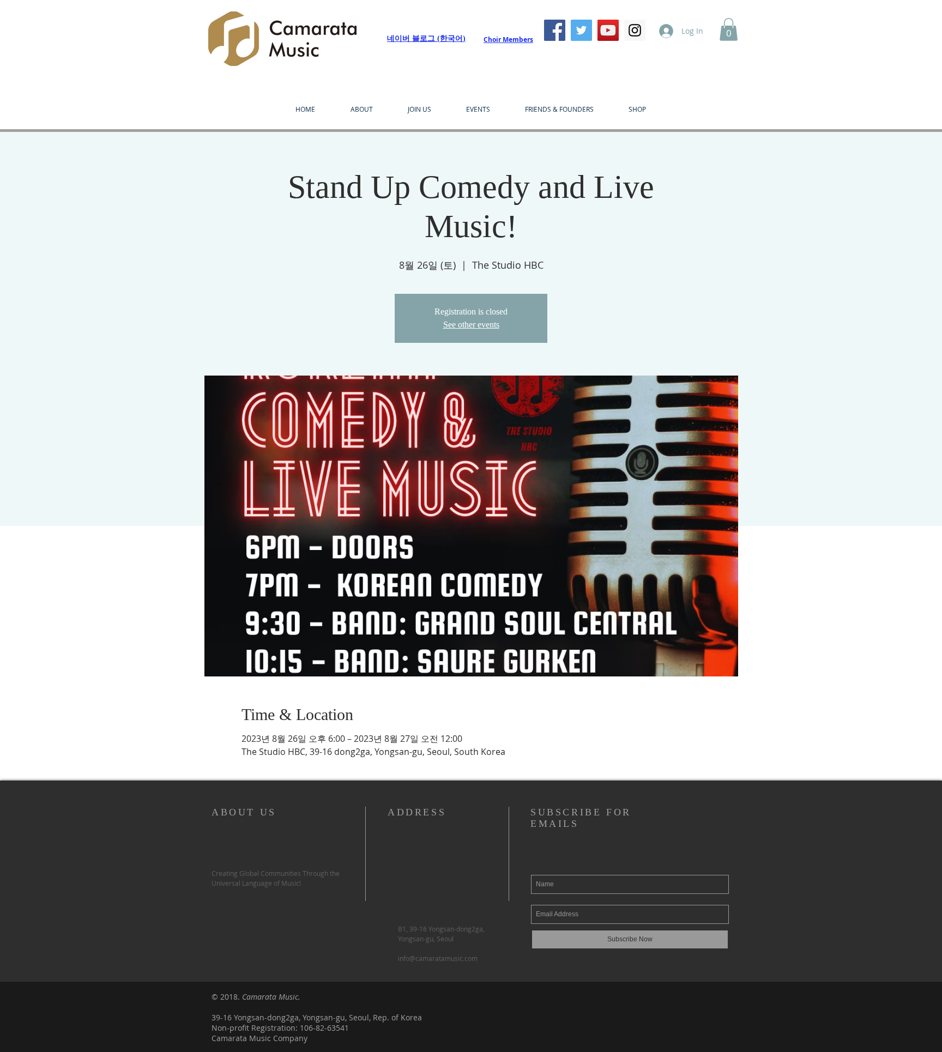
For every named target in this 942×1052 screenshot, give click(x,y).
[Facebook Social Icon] (554, 30)
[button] (728, 29)
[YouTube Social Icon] (608, 30)
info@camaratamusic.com (438, 958)
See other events (471, 324)
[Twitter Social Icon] (581, 30)
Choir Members (508, 39)
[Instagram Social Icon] (634, 30)
